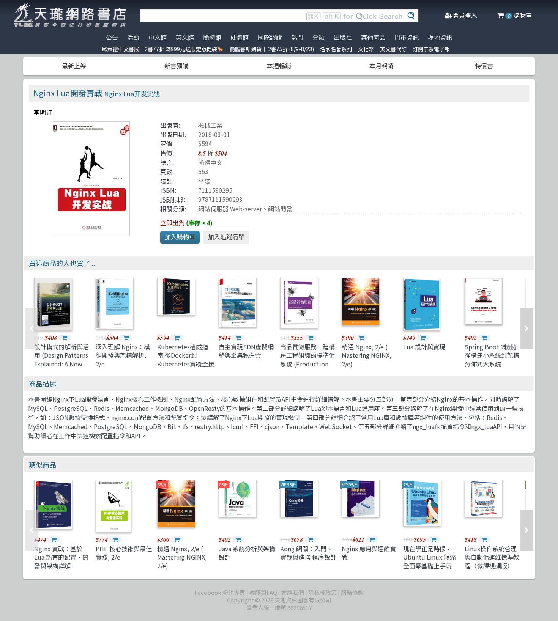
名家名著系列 (336, 49)
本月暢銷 (381, 65)
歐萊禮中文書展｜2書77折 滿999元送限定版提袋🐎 (163, 49)
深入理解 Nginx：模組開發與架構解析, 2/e (123, 355)
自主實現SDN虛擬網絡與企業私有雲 (246, 351)
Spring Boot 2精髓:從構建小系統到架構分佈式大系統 (492, 355)
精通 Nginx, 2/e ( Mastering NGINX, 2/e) (366, 355)
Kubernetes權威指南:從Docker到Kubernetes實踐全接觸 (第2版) (185, 359)
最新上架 (74, 65)
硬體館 (239, 37)
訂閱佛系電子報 (431, 49)
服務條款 (352, 592)
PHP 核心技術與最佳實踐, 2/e (124, 552)
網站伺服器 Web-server (230, 208)
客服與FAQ (263, 592)
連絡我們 (292, 592)
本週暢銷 (279, 65)
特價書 (484, 65)
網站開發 (280, 208)
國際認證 (270, 37)
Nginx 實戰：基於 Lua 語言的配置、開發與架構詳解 (61, 557)
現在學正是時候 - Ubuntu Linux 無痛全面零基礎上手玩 (429, 557)
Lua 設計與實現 (424, 346)
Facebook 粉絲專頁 (220, 592)
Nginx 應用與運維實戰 (369, 552)
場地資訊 (440, 37)
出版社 (343, 37)
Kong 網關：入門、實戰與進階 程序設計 (308, 552)
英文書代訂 (393, 49)
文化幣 (366, 49)
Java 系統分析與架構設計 (247, 552)
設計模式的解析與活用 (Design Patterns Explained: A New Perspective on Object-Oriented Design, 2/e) (61, 368)
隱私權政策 (322, 592)
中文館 (157, 37)
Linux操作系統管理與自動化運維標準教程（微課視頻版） (492, 557)
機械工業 (210, 125)
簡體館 (212, 37)
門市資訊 (406, 37)
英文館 (185, 37)
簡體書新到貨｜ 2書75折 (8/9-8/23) (272, 49)
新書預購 (176, 65)
